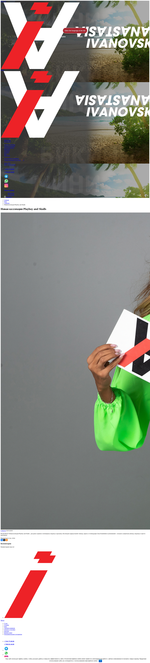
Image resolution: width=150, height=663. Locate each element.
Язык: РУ (3, 1)
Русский (46, 36)
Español (96, 36)
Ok (100, 661)
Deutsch (79, 36)
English (63, 36)
